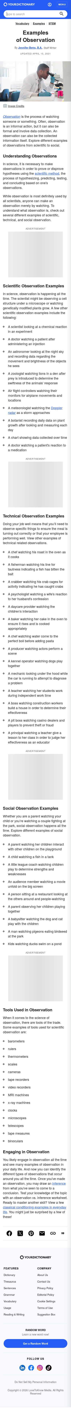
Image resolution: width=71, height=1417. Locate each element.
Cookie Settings (46, 1301)
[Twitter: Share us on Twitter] (20, 1233)
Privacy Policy (45, 1288)
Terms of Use (45, 1308)
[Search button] (61, 14)
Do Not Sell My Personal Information (35, 1382)
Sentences (10, 1288)
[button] (50, 4)
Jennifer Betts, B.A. (30, 47)
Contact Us (43, 1281)
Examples (39, 23)
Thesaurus (10, 1281)
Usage (7, 1308)
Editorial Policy (45, 1294)
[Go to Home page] (19, 4)
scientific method (47, 173)
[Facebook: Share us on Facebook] (9, 1233)
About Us (42, 1275)
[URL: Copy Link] (53, 1233)
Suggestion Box (46, 1314)
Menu (62, 4)
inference (59, 1183)
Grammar (9, 1294)
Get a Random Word (35, 1343)
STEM (52, 23)
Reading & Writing (14, 1314)
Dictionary (9, 1275)
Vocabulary (22, 23)
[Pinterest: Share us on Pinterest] (31, 1233)
